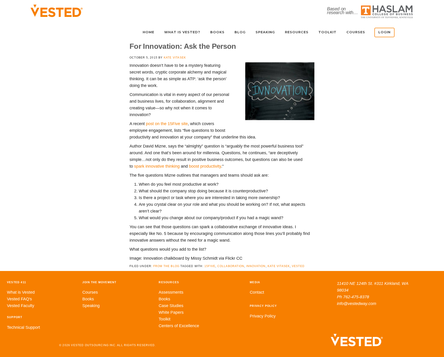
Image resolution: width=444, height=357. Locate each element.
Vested (298, 266)
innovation (256, 266)
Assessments (171, 292)
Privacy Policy (263, 316)
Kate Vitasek (279, 266)
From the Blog (166, 266)
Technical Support (23, 327)
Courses (90, 292)
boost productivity (205, 166)
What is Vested (21, 292)
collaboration (230, 266)
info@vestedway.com (356, 303)
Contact (257, 292)
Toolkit (164, 319)
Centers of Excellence (179, 325)
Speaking (91, 305)
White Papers (171, 312)
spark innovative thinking (157, 166)
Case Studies (171, 305)
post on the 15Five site (167, 123)
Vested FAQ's (19, 299)
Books (88, 299)
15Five (209, 266)
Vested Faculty (20, 305)
